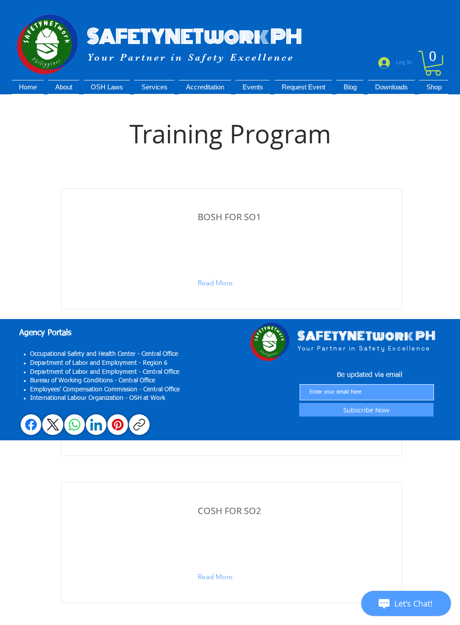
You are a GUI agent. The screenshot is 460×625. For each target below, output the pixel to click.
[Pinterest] (117, 424)
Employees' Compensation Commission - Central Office (105, 389)
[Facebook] (31, 424)
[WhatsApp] (74, 424)
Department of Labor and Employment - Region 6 (99, 363)
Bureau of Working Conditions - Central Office (92, 380)
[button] (433, 63)
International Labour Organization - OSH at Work (97, 398)
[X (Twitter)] (53, 424)
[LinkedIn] (96, 424)
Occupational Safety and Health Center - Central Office (104, 354)
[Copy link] (139, 424)
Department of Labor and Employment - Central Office (104, 372)
